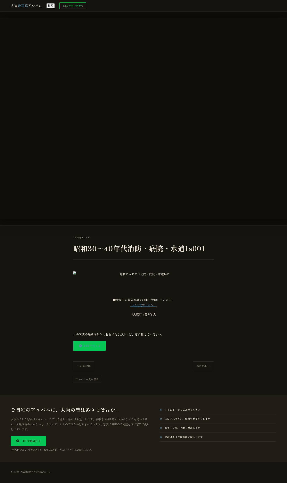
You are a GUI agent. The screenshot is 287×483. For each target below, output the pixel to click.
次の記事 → (203, 366)
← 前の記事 (83, 366)
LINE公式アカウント (143, 305)
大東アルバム (26, 5)
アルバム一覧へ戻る (87, 379)
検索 (50, 5)
